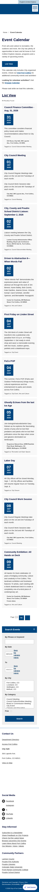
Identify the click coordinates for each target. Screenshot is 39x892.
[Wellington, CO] (19, 687)
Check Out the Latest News (13, 838)
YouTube (9, 814)
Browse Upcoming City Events (14, 841)
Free (7, 711)
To (11, 662)
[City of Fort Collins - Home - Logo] (11, 9)
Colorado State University (12, 867)
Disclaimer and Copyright (10, 882)
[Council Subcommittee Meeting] (19, 701)
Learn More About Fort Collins (14, 843)
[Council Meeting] (19, 699)
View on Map (7, 763)
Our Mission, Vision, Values (13, 846)
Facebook (10, 801)
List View (9, 64)
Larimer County (8, 859)
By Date (14, 647)
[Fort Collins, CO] (19, 683)
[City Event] (19, 706)
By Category (10, 695)
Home (5, 32)
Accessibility (16, 884)
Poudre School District (11, 872)
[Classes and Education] (19, 708)
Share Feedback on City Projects (15, 835)
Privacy (21, 882)
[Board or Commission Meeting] (19, 704)
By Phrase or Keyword (14, 637)
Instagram (10, 805)
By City (8, 678)
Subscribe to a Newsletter (12, 833)
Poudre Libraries (8, 864)
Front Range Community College (15, 870)
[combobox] (28, 2)
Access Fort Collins (9, 744)
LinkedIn (9, 818)
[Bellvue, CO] (19, 689)
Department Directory (10, 740)
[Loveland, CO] (19, 685)
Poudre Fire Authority (10, 862)
